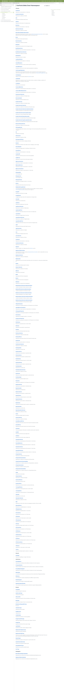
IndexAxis (17, 199)
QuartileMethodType (20, 645)
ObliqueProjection (19, 303)
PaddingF (17, 555)
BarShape (17, 600)
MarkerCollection (19, 267)
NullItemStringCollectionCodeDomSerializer (24, 300)
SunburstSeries (18, 483)
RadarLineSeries (19, 391)
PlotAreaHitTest (19, 336)
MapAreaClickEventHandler (21, 657)
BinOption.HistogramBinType (21, 604)
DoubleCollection (19, 101)
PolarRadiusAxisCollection (20, 369)
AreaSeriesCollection (20, 14)
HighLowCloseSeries (19, 168)
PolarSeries (18, 373)
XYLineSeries (18, 512)
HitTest (17, 183)
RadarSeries (18, 402)
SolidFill (17, 432)
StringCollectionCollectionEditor (22, 461)
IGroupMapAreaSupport (20, 568)
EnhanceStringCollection (20, 123)
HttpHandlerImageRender (40, 72)
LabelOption (18, 626)
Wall (16, 501)
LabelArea (17, 202)
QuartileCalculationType (20, 641)
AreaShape (18, 589)
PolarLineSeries (19, 355)
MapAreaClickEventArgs (20, 250)
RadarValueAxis (18, 406)
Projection (18, 380)
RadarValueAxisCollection (20, 410)
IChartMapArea (18, 561)
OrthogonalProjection (20, 311)
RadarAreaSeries (19, 384)
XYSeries (17, 523)
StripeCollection (19, 476)
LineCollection (18, 235)
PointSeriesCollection (20, 344)
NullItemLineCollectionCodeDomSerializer (24, 292)
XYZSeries (18, 538)
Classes (53, 10)
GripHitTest (18, 157)
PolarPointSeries (19, 362)
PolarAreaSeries (19, 351)
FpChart (29, 76)
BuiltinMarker (18, 55)
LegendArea (18, 213)
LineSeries (18, 239)
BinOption (17, 44)
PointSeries (18, 340)
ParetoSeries (18, 314)
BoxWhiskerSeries (19, 48)
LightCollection (18, 228)
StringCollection (19, 454)
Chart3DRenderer (19, 66)
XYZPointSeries (18, 534)
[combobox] (7, 5)
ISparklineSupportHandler (20, 583)
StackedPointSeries (19, 450)
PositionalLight (18, 377)
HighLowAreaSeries (19, 161)
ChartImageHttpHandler (20, 70)
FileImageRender (19, 127)
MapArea (17, 246)
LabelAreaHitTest (19, 210)
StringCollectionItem (20, 465)
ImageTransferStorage (20, 618)
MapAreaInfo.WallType (20, 633)
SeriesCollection (19, 417)
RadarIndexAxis (18, 388)
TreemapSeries (18, 490)
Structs (53, 11)
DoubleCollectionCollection (21, 105)
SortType (17, 649)
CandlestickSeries (19, 59)
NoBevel (17, 270)
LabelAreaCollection (19, 206)
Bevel (17, 37)
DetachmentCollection (20, 94)
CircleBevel (18, 83)
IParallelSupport (19, 579)
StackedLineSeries (19, 446)
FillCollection (18, 135)
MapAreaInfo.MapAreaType (21, 629)
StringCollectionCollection (21, 457)
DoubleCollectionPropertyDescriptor (22, 116)
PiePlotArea (18, 322)
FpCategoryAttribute (19, 139)
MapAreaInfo (18, 258)
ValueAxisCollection (19, 498)
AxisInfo (17, 21)
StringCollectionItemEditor (21, 468)
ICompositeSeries (19, 565)
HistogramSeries (19, 179)
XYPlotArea (18, 516)
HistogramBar (18, 172)
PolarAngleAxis (18, 347)
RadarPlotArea (18, 395)
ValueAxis (17, 494)
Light (17, 224)
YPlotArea (17, 545)
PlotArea (17, 329)
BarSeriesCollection (19, 28)
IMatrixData (18, 572)
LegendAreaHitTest (19, 221)
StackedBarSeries (19, 443)
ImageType (18, 622)
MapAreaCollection (19, 255)
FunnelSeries (18, 150)
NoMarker (17, 281)
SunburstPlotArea (19, 479)
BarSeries (17, 25)
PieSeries (17, 325)
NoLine (17, 278)
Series (17, 413)
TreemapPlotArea (19, 487)
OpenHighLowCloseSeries (20, 307)
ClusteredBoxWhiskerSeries (21, 90)
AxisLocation (18, 596)
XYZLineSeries (18, 527)
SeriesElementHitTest (20, 421)
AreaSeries (18, 10)
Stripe (17, 472)
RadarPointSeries (19, 399)
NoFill (17, 274)
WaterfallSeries (19, 505)
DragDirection (18, 611)
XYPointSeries (18, 520)
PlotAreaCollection (19, 333)
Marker (17, 263)
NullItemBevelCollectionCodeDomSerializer (24, 285)
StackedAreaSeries (19, 439)
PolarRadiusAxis (19, 366)
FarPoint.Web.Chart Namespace (55, 9)
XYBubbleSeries (19, 509)
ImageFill (17, 191)
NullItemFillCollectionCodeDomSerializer (23, 289)
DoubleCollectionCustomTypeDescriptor (23, 112)
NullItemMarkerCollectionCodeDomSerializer (24, 296)
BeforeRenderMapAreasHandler (37, 34)
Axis (16, 17)
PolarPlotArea (18, 358)
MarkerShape (18, 638)
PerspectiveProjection (20, 318)
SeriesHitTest (18, 424)
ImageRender (18, 195)
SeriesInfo (18, 428)
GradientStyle (18, 615)
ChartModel (18, 78)
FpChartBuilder (18, 146)
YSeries (17, 549)
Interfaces (53, 12)
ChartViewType (19, 607)
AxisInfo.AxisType (19, 593)
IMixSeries (18, 576)
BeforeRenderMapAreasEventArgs (22, 32)
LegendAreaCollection (20, 217)
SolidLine (17, 435)
